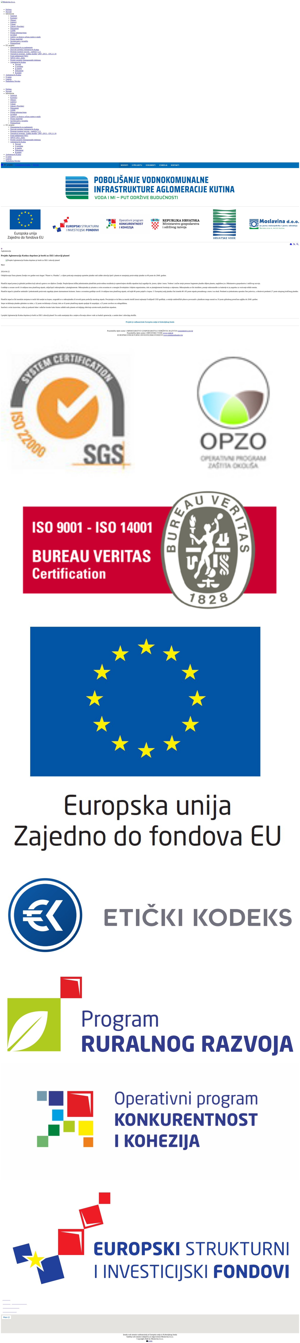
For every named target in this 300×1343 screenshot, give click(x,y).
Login (150, 1341)
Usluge (13, 104)
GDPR (12, 110)
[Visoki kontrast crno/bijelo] (12, 6)
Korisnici (13, 98)
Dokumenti (14, 108)
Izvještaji (13, 114)
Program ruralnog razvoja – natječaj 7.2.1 (25, 131)
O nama (8, 157)
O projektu (19, 146)
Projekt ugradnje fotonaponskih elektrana (25, 140)
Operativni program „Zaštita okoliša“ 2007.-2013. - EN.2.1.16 (33, 133)
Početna (8, 89)
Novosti (8, 91)
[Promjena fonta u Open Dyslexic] (7, 6)
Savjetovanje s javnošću (19, 121)
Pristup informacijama (18, 112)
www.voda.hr (168, 333)
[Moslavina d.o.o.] (8, 2)
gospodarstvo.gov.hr (185, 331)
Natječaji (13, 95)
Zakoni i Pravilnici (17, 106)
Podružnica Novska (13, 161)
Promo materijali (16, 119)
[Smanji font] (5, 6)
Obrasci (13, 100)
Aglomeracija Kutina (18, 142)
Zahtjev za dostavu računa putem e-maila (25, 117)
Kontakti (18, 152)
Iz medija (18, 148)
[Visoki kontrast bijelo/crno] (10, 6)
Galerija (8, 159)
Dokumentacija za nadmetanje (21, 127)
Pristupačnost (15, 123)
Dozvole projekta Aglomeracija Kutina (24, 129)
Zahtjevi (13, 102)
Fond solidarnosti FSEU (19, 136)
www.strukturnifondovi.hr (173, 335)
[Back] (1, 249)
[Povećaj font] (2, 6)
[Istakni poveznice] (15, 6)
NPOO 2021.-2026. (17, 138)
